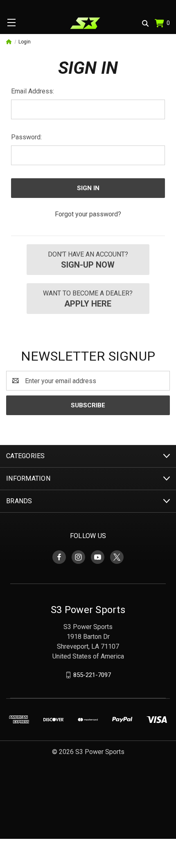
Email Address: (32, 91)
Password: (26, 137)
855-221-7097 (92, 675)
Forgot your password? (88, 214)
